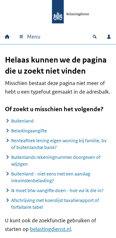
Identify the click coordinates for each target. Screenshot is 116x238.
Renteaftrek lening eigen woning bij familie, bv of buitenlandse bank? (58, 144)
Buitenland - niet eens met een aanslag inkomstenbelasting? (50, 177)
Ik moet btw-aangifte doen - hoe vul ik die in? (57, 190)
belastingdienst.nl (50, 229)
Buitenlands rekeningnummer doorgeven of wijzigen (56, 160)
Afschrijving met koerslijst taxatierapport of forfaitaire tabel (55, 203)
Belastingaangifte (29, 131)
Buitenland (22, 121)
